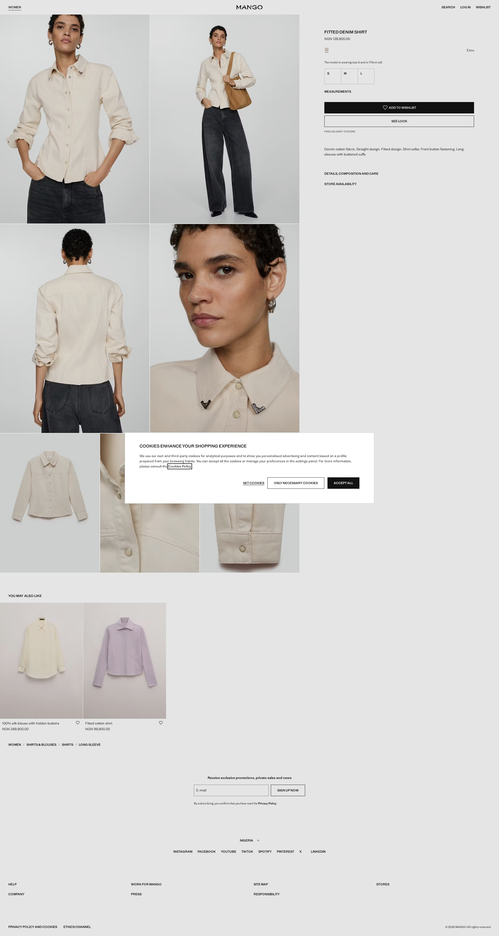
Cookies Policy (179, 466)
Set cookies (253, 483)
